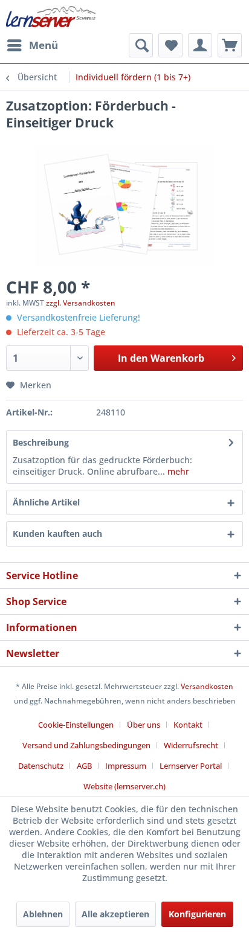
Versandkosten (207, 686)
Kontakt (187, 724)
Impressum (125, 765)
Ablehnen (43, 914)
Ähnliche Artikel (46, 502)
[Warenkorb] (230, 45)
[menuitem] (32, 45)
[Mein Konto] (200, 45)
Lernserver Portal (191, 765)
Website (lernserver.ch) (124, 786)
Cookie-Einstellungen (76, 724)
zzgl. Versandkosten (80, 303)
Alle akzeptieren (115, 914)
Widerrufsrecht (191, 745)
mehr (177, 471)
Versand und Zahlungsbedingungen (86, 745)
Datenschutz (40, 765)
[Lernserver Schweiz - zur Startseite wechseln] (50, 16)
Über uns (143, 724)
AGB (84, 765)
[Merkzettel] (170, 45)
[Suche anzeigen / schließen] (141, 45)
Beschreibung (41, 442)
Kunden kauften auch (57, 533)
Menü (43, 45)
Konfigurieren (197, 914)
